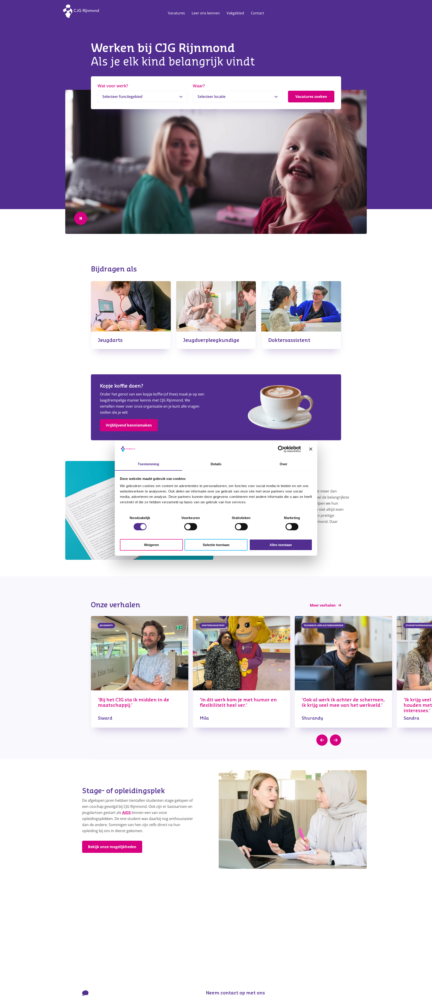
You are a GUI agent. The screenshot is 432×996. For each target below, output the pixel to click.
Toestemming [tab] (148, 464)
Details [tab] (216, 464)
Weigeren (151, 545)
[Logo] (82, 13)
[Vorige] (322, 740)
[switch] (190, 526)
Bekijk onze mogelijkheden (112, 846)
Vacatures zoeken (311, 96)
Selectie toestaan (216, 545)
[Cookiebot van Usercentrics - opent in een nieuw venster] (281, 449)
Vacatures (176, 13)
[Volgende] (335, 740)
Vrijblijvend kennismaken (129, 425)
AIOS (126, 812)
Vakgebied (235, 13)
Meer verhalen (323, 605)
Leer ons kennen (206, 13)
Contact (257, 13)
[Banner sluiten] (310, 449)
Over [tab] (283, 464)
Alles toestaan (281, 545)
